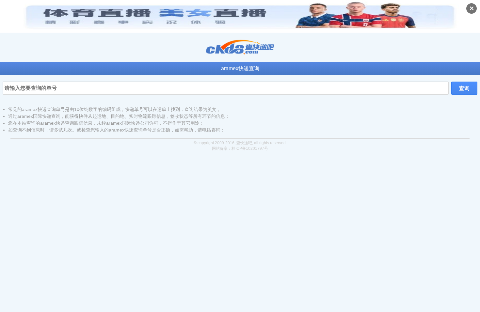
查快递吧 (244, 143)
